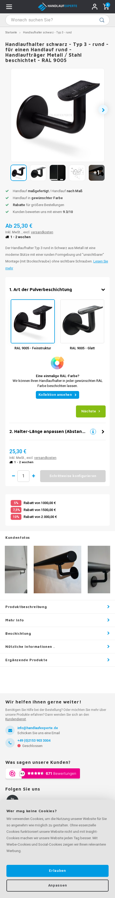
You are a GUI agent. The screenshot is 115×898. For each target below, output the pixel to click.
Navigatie (9, 6)
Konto (94, 6)
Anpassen (57, 885)
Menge (23, 476)
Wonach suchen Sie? (101, 20)
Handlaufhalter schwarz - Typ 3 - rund (47, 32)
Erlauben (57, 870)
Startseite (11, 32)
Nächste (88, 411)
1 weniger (13, 476)
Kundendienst (15, 719)
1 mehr (33, 476)
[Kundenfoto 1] (57, 569)
